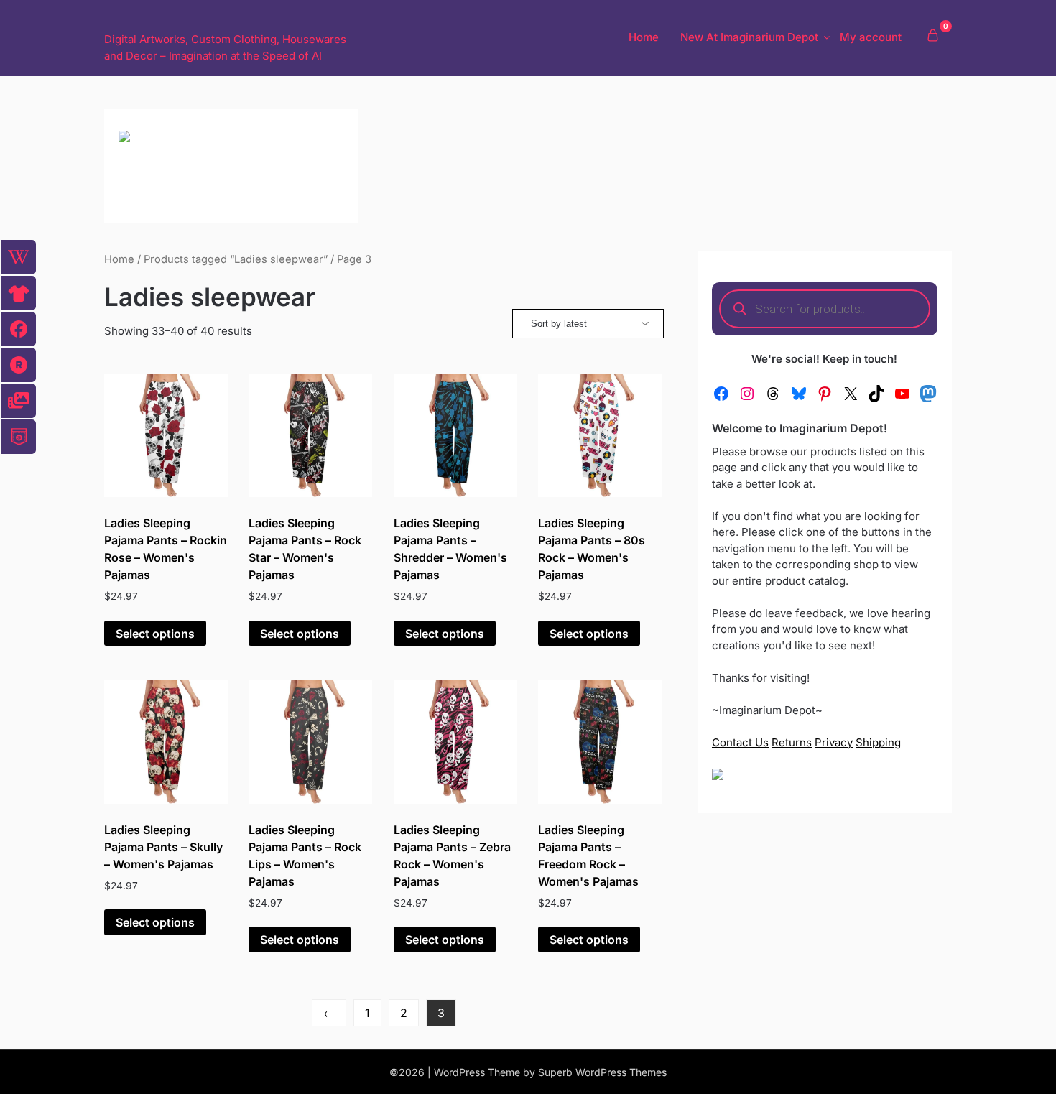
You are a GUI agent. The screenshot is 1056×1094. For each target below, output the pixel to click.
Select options (155, 633)
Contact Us (740, 742)
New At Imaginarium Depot (749, 37)
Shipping (878, 742)
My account (871, 37)
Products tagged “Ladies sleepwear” (236, 259)
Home (644, 37)
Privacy (834, 742)
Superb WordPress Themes (602, 1072)
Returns (792, 742)
